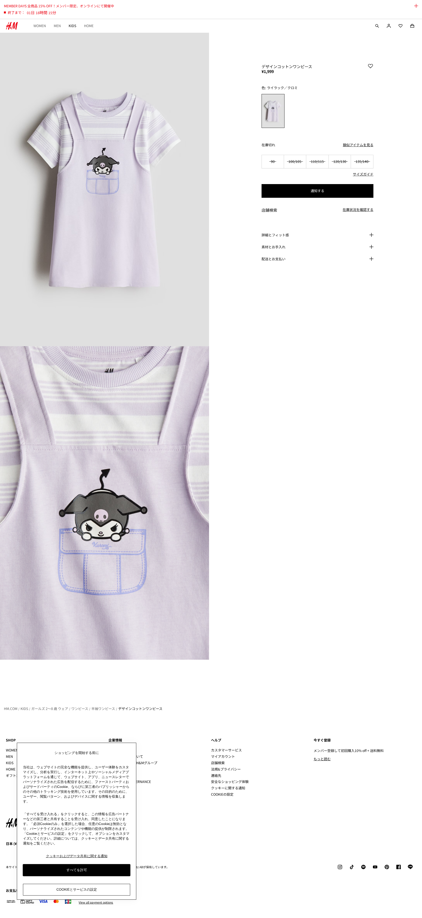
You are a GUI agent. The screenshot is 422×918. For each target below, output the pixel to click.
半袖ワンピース (103, 708)
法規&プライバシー (226, 769)
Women (39, 25)
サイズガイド (363, 174)
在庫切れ (268, 145)
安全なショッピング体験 (230, 781)
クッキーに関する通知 (228, 787)
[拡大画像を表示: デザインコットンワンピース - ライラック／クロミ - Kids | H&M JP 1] (104, 189)
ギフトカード (16, 775)
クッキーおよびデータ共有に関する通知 (76, 856)
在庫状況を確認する (358, 210)
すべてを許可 (76, 870)
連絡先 (216, 775)
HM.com (10, 708)
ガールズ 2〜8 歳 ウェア (49, 708)
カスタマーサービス (226, 750)
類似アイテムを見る (358, 144)
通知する (317, 190)
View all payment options (96, 902)
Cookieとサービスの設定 (76, 889)
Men (57, 25)
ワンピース (79, 708)
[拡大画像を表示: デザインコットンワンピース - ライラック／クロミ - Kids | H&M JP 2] (104, 503)
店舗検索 (218, 762)
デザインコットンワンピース (140, 708)
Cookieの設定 (222, 794)
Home (89, 25)
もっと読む (322, 758)
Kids (72, 25)
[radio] (273, 111)
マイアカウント (223, 756)
